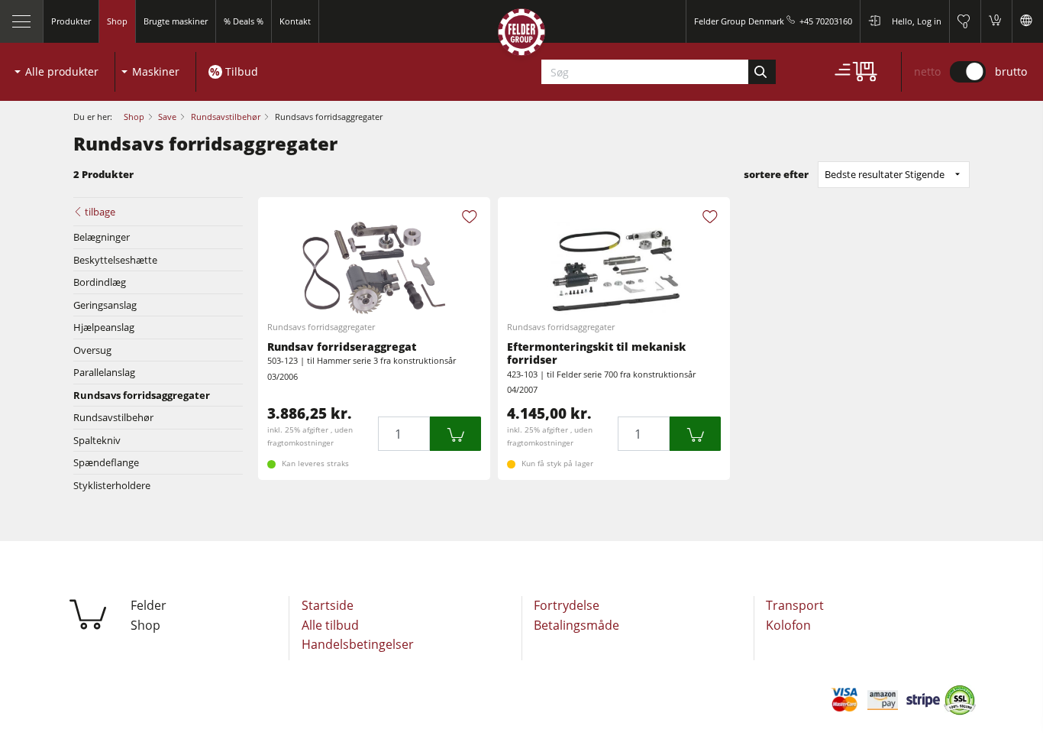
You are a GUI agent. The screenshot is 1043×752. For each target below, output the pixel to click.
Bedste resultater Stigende (885, 174)
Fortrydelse (566, 605)
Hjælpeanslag (103, 327)
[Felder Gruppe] (521, 35)
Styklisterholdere (111, 485)
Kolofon (788, 625)
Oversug (92, 350)
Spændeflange (106, 462)
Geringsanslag (105, 305)
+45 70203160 (825, 21)
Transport (795, 605)
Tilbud (241, 71)
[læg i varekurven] (456, 434)
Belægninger (101, 237)
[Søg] (761, 72)
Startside (328, 605)
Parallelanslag (104, 372)
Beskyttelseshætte (115, 260)
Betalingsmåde (576, 625)
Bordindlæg (99, 282)
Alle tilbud (330, 625)
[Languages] (1027, 21)
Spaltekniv (97, 440)
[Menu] (22, 21)
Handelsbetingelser (358, 644)
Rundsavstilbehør (113, 417)
